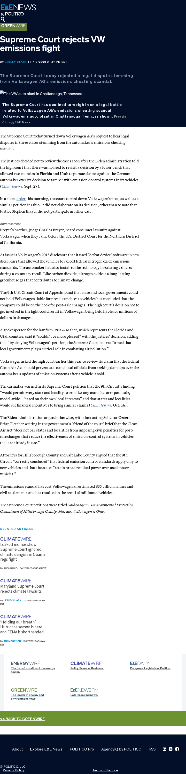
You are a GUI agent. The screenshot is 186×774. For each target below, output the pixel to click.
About (17, 749)
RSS (152, 749)
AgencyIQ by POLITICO (121, 749)
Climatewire (12, 186)
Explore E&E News (46, 749)
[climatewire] (16, 539)
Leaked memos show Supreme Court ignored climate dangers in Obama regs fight (22, 552)
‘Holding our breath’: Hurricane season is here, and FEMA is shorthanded (22, 627)
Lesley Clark (16, 62)
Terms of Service (105, 770)
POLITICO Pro (82, 749)
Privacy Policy (13, 770)
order (21, 198)
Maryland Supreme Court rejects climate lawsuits (22, 588)
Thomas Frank (13, 641)
